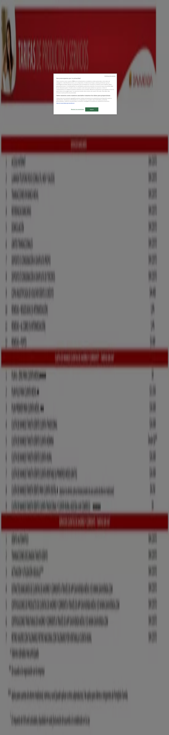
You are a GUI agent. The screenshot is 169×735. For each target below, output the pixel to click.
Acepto (92, 109)
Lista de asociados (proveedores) (65, 103)
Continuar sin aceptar (110, 76)
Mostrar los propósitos (77, 109)
